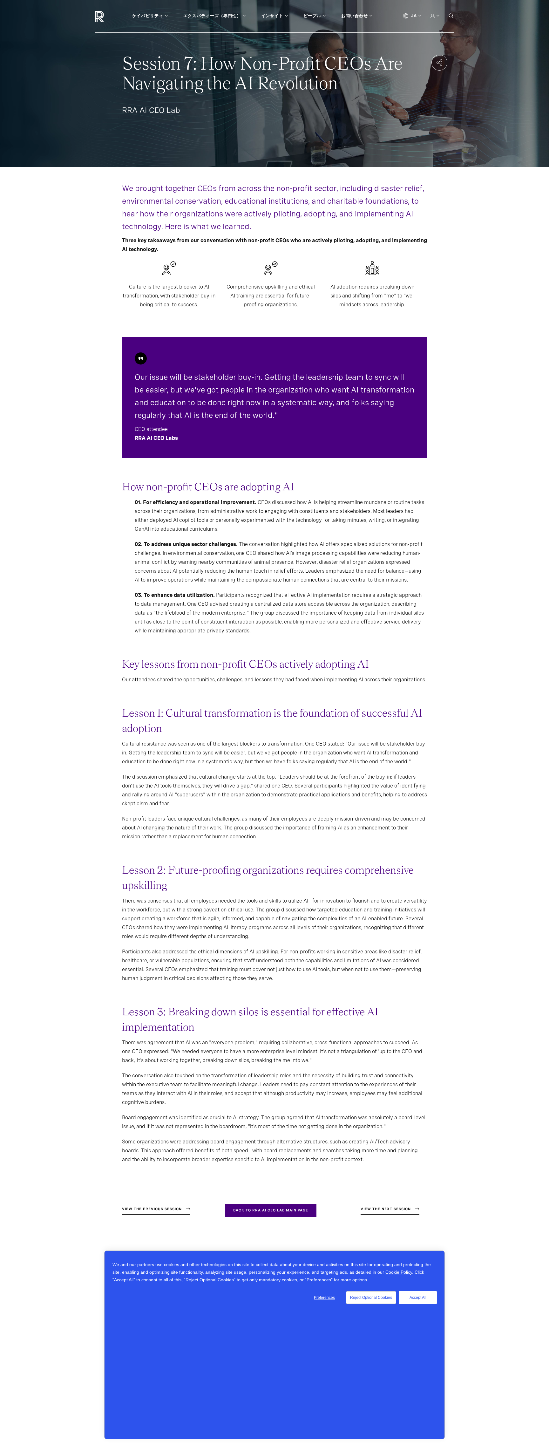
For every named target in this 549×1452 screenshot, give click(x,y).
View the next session (386, 1209)
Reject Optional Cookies (371, 1297)
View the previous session (152, 1209)
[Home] (110, 16)
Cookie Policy (398, 1272)
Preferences (324, 1297)
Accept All (418, 1297)
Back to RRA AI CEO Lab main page (270, 1210)
